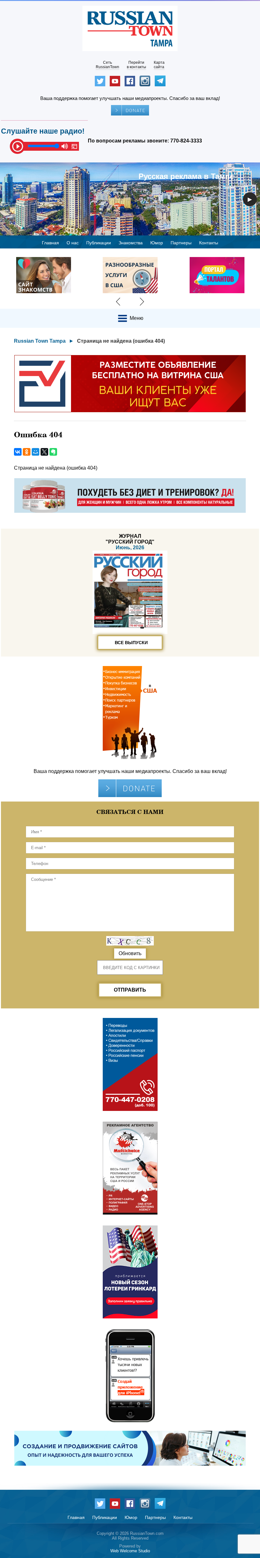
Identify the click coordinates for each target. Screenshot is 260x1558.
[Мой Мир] (35, 452)
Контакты (208, 242)
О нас (73, 242)
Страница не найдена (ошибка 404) (121, 341)
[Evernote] (53, 452)
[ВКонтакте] (18, 452)
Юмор (156, 242)
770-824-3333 (186, 140)
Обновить (130, 953)
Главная (50, 242)
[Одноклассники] (26, 452)
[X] (44, 452)
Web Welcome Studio (130, 1550)
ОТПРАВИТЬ (130, 990)
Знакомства (131, 242)
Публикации (98, 242)
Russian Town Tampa (40, 341)
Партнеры (181, 242)
